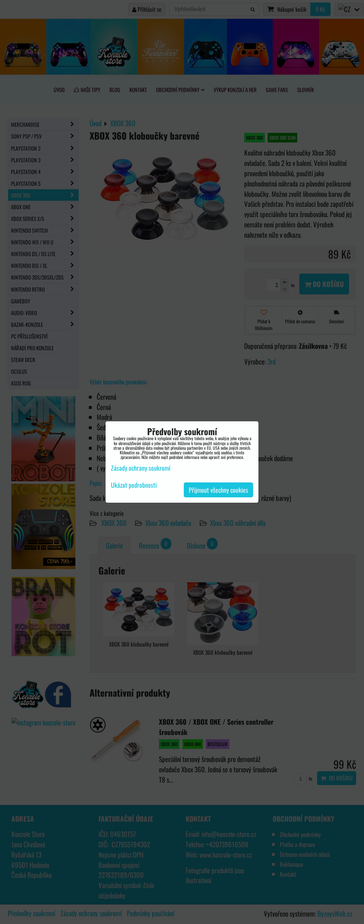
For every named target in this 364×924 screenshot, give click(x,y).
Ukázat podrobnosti (134, 485)
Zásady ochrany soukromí (140, 467)
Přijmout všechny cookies (218, 490)
